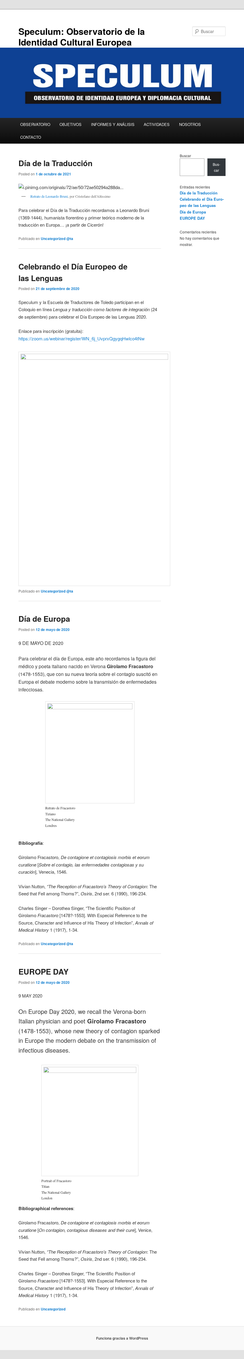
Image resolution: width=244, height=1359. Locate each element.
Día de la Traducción (55, 163)
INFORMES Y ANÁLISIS (112, 124)
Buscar (185, 155)
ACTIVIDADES (157, 124)
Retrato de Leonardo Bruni (49, 196)
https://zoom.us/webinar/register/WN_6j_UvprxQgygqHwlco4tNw (81, 338)
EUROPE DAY (43, 971)
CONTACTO (30, 137)
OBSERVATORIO (35, 124)
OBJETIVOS (71, 124)
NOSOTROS (190, 124)
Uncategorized (53, 1309)
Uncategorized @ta (57, 238)
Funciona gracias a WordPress (122, 1338)
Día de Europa (44, 618)
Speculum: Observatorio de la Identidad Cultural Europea (81, 36)
